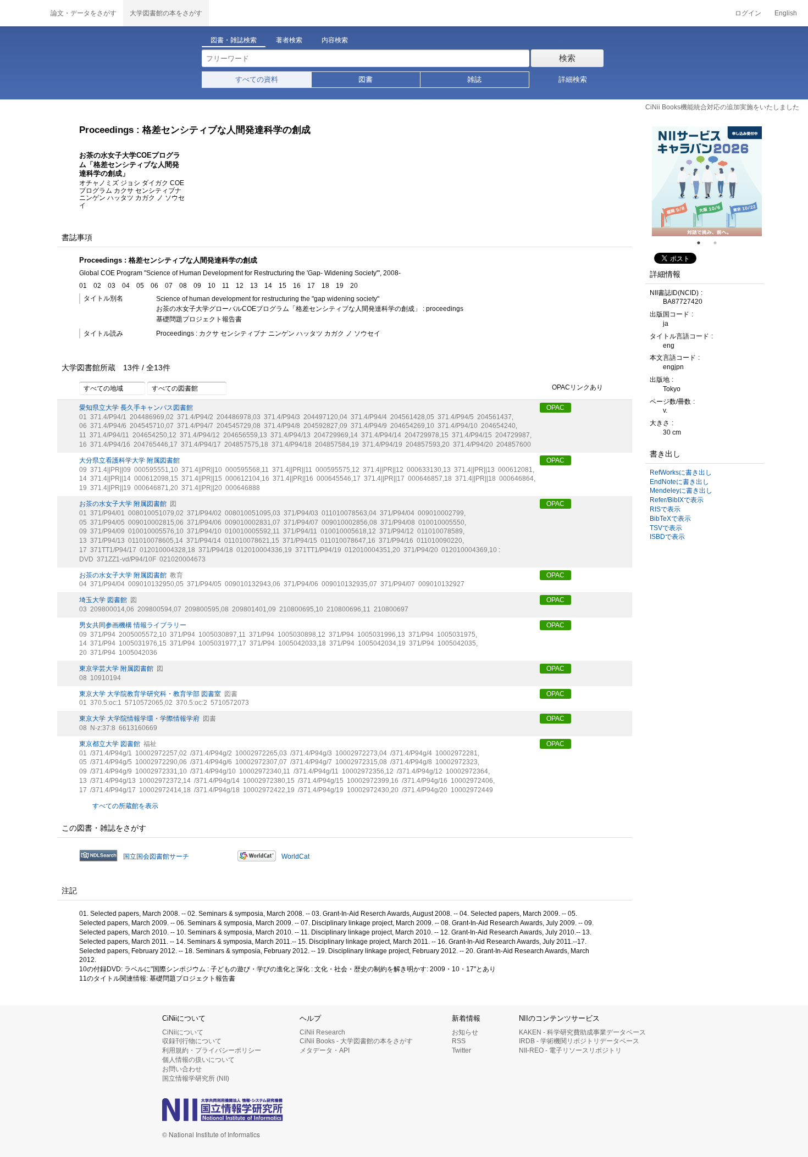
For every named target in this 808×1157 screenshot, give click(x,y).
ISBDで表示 (667, 537)
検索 (567, 58)
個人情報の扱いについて (198, 1060)
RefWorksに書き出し (681, 472)
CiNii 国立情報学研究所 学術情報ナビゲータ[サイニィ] (22, 13)
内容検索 (335, 40)
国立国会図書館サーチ (156, 856)
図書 (365, 79)
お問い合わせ (182, 1069)
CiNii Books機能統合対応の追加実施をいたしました (722, 107)
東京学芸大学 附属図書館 (116, 668)
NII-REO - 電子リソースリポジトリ (570, 1050)
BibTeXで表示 (670, 518)
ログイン (748, 13)
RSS (459, 1041)
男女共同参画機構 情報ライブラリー (132, 625)
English (785, 13)
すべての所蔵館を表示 (125, 806)
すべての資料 (256, 79)
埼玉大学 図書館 (103, 600)
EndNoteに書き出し (679, 482)
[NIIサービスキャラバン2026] (707, 181)
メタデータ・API (325, 1050)
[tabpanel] (706, 181)
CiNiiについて (182, 1032)
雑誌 (474, 79)
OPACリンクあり (577, 387)
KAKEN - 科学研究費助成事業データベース (582, 1032)
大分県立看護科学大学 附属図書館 (129, 460)
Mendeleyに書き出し (681, 490)
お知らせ (465, 1032)
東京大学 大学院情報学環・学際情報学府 (139, 718)
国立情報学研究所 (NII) (195, 1078)
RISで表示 (665, 509)
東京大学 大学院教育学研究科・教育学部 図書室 (150, 694)
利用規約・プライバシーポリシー (211, 1050)
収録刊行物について (192, 1041)
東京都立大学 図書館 (109, 744)
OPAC (555, 407)
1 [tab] (703, 242)
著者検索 (289, 40)
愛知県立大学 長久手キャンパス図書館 (136, 407)
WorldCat (295, 856)
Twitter (461, 1050)
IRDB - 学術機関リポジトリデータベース (579, 1041)
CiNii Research (322, 1032)
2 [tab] (719, 242)
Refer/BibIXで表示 (677, 500)
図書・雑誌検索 (234, 40)
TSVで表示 (666, 528)
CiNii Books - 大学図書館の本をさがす (356, 1041)
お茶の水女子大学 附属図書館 (123, 504)
